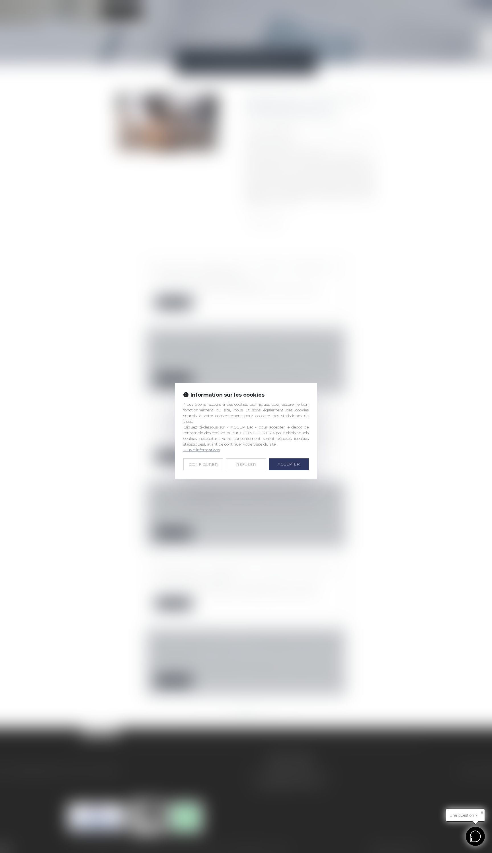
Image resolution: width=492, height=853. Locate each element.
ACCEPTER (289, 464)
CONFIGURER (203, 464)
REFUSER (246, 464)
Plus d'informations (201, 449)
